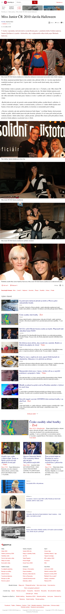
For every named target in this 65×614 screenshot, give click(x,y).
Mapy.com (21, 585)
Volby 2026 (4, 551)
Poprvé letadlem (27, 571)
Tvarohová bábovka (6, 576)
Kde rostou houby (41, 585)
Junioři (19, 290)
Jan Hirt (25, 556)
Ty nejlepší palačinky (6, 569)
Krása (47, 290)
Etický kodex (46, 605)
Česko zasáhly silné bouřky (28, 315)
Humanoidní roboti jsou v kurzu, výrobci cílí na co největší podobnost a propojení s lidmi (39, 372)
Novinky (3, 21)
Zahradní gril (29, 593)
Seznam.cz (59, 2)
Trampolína (30, 590)
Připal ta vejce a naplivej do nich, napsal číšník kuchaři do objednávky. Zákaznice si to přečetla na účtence (39, 358)
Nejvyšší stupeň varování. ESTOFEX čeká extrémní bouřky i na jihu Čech (41, 400)
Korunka (31, 290)
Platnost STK (47, 581)
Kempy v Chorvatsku (28, 569)
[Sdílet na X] (63, 285)
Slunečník (37, 590)
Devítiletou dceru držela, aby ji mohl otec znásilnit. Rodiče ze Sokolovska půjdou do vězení (40, 344)
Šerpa (36, 290)
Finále (52, 290)
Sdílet (58, 22)
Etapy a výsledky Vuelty (29, 553)
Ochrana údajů (55, 605)
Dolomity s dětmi (27, 581)
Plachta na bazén (21, 590)
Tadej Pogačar (27, 558)
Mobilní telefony (20, 596)
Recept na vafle (5, 578)
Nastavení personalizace (37, 607)
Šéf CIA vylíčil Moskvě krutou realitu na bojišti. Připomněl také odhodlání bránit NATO (41, 330)
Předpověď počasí (30, 585)
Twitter (13, 605)
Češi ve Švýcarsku (28, 576)
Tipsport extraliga (49, 556)
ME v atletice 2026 (49, 558)
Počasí (21, 317)
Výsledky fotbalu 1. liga (50, 553)
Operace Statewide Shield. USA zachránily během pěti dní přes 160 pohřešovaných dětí (32, 459)
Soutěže (42, 290)
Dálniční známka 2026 (50, 571)
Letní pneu (50, 596)
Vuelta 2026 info (27, 551)
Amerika (21, 333)
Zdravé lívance (5, 573)
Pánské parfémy (40, 599)
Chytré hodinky (30, 599)
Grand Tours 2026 (28, 563)
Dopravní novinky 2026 (50, 573)
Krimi (20, 305)
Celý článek (32, 438)
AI (19, 375)
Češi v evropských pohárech (31, 588)
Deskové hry (57, 596)
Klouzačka (44, 590)
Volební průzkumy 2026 (7, 553)
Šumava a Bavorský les (29, 573)
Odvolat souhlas (25, 607)
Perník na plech (5, 581)
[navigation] (2, 2)
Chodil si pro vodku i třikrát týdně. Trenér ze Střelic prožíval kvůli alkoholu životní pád (9, 459)
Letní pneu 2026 (48, 569)
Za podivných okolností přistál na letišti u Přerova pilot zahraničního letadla (38, 302)
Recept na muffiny (6, 571)
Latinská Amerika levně (29, 578)
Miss (14, 290)
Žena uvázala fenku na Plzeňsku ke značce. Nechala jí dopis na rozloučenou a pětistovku (53, 459)
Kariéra (24, 605)
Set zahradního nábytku (54, 590)
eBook (51, 22)
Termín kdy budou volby (7, 558)
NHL (45, 563)
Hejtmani (24, 290)
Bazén (13, 590)
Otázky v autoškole (49, 578)
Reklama (18, 605)
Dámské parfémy (41, 596)
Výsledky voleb (5, 556)
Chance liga (47, 551)
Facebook (7, 605)
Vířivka (36, 593)
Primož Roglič (26, 560)
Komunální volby (5, 563)
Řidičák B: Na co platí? (50, 576)
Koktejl (21, 361)
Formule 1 (47, 560)
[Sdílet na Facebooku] (60, 285)
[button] (32, 57)
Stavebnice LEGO (30, 596)
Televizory (22, 599)
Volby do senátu (5, 560)
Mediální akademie (37, 605)
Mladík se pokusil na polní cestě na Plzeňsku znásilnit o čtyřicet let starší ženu (41, 386)
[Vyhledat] (34, 2)
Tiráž (29, 605)
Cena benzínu (51, 585)
